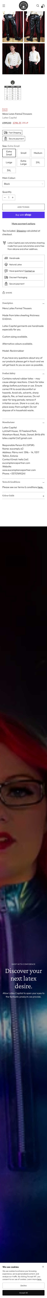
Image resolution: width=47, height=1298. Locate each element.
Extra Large (23, 162)
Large (9, 162)
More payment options (23, 223)
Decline (23, 1285)
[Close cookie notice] (43, 1267)
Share (9, 293)
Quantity (6, 191)
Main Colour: (9, 177)
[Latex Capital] (23, 5)
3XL (9, 170)
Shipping (21, 230)
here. (39, 1279)
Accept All (23, 1293)
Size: (11, 145)
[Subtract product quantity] (12, 197)
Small (23, 152)
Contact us (30, 271)
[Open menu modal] (3, 5)
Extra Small (9, 153)
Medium (38, 152)
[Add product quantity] (4, 197)
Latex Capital (9, 117)
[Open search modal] (37, 5)
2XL (38, 162)
